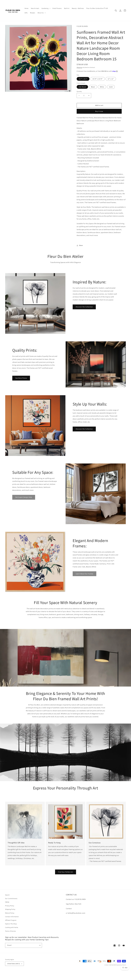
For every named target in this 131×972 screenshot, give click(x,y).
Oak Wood (82, 87)
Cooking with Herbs (11, 927)
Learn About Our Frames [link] (84, 574)
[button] (45, 8)
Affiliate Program (10, 920)
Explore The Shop (11, 924)
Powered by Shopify (121, 965)
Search (7, 895)
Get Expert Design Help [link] (23, 497)
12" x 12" (111, 79)
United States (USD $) (13, 963)
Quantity (79, 91)
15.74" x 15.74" (98, 79)
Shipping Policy (10, 909)
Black (93, 87)
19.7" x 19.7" (83, 79)
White (102, 87)
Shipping (79, 67)
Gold (111, 87)
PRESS (7, 902)
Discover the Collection (84, 307)
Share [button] (81, 245)
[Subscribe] (39, 945)
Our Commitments (11, 898)
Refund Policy (9, 913)
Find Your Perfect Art (65, 872)
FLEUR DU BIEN (112, 965)
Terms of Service (10, 931)
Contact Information (12, 917)
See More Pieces (21, 378)
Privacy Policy (9, 906)
